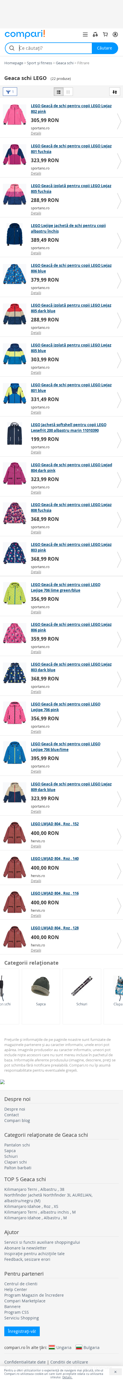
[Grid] (68, 91)
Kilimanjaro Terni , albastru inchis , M (40, 1212)
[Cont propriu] (115, 34)
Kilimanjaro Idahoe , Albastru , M (35, 1217)
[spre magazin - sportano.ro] (16, 114)
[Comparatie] (95, 34)
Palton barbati (17, 1167)
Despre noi (14, 1109)
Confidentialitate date (25, 1362)
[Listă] (59, 91)
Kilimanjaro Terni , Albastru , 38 (34, 1189)
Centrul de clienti (20, 1283)
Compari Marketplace (24, 1300)
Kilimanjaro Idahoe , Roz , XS (31, 1206)
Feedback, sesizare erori (27, 1259)
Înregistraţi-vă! (22, 1331)
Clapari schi (15, 1162)
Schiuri (81, 1004)
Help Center (15, 1289)
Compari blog (17, 1120)
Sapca (41, 1004)
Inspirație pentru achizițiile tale (34, 1253)
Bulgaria (92, 1347)
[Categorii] (85, 34)
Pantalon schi (17, 1145)
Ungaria (64, 1347)
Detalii (36, 133)
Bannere (12, 1306)
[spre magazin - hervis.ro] (16, 832)
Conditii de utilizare (69, 1362)
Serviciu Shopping (21, 1318)
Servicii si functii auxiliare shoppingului (42, 1242)
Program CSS (16, 1312)
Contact (11, 1114)
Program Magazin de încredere (34, 1295)
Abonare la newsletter (25, 1248)
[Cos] (105, 34)
